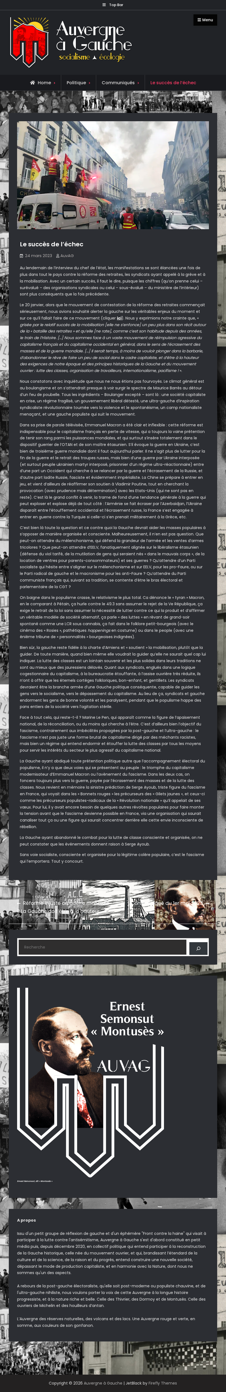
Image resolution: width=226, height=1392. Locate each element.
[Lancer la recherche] (198, 948)
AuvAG (67, 255)
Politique (76, 83)
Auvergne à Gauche (103, 1383)
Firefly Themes (163, 1383)
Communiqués (118, 83)
